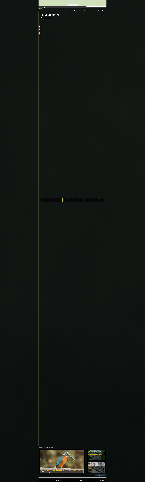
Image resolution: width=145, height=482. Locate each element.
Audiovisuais (69, 11)
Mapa (104, 11)
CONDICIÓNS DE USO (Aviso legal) (93, 2)
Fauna (86, 11)
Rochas (98, 11)
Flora (81, 11)
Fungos (92, 11)
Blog (75, 11)
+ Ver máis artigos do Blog (100, 475)
